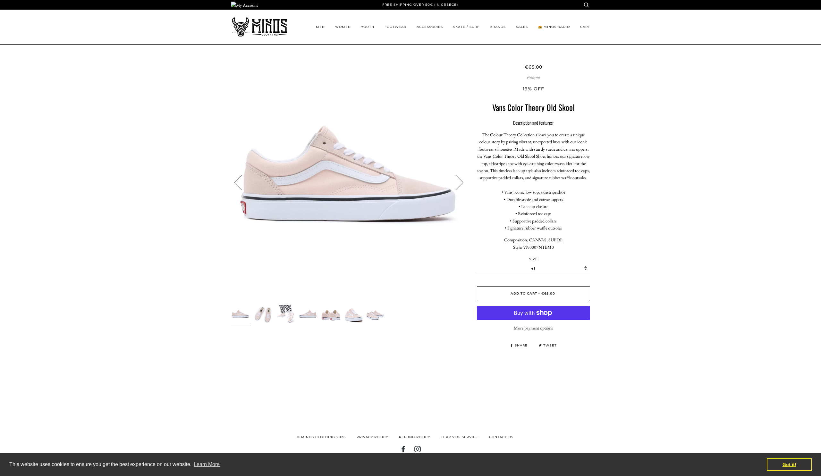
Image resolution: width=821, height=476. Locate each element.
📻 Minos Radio (554, 27)
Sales (522, 27)
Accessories (430, 27)
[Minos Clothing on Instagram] (417, 450)
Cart (585, 27)
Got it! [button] (789, 464)
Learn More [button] (207, 464)
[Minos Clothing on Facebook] (403, 450)
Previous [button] (242, 182)
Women (343, 27)
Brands (498, 27)
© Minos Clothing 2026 (321, 437)
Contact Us (501, 437)
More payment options (533, 328)
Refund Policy (414, 437)
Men (320, 27)
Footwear (395, 27)
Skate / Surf (466, 27)
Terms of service (459, 437)
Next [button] (455, 182)
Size (533, 259)
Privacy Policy (372, 437)
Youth (367, 27)
